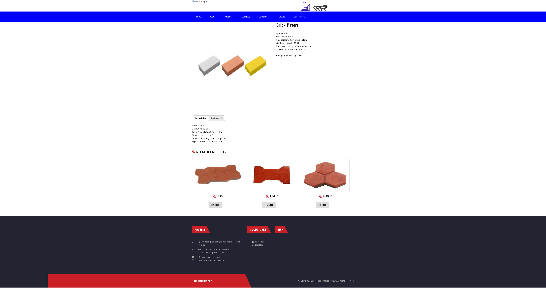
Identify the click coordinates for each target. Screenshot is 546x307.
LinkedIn (258, 244)
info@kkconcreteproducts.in (210, 257)
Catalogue (264, 16)
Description (201, 118)
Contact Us (299, 16)
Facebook (259, 241)
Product (229, 16)
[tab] (201, 118)
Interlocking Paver (294, 55)
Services (246, 16)
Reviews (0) (216, 118)
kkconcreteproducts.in (202, 280)
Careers (281, 16)
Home (198, 16)
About (213, 16)
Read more (215, 205)
